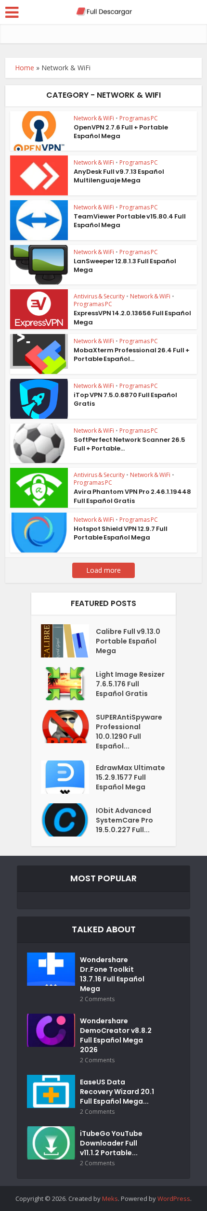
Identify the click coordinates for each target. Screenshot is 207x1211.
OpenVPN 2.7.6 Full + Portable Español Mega (121, 132)
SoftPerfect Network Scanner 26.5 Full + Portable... (129, 444)
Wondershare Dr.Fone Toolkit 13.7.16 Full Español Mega (112, 974)
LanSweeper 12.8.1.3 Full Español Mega (125, 265)
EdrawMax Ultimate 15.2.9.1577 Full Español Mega (130, 777)
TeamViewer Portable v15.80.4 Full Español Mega (130, 221)
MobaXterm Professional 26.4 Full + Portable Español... (132, 354)
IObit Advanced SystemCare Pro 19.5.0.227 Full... (124, 820)
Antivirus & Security (99, 296)
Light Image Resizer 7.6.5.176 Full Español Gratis (130, 684)
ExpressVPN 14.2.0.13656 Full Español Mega (132, 317)
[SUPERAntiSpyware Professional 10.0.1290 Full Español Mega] (68, 726)
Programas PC (138, 118)
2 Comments (97, 999)
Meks (110, 1198)
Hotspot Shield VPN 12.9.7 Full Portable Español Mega (121, 533)
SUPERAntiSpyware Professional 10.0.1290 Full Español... (129, 731)
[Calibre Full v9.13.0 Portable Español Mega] (68, 640)
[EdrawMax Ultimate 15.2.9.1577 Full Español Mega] (68, 777)
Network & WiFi (94, 118)
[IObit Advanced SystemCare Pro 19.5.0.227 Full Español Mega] (68, 820)
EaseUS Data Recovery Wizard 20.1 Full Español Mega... (117, 1091)
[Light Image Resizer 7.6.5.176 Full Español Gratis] (68, 683)
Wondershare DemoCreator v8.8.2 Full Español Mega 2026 (116, 1035)
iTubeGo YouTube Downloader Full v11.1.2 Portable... (111, 1143)
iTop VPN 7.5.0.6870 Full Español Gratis (125, 399)
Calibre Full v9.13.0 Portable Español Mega (128, 641)
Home (24, 67)
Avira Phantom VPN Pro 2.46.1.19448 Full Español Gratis (132, 496)
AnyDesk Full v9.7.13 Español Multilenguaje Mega (119, 176)
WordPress (173, 1198)
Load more (103, 570)
